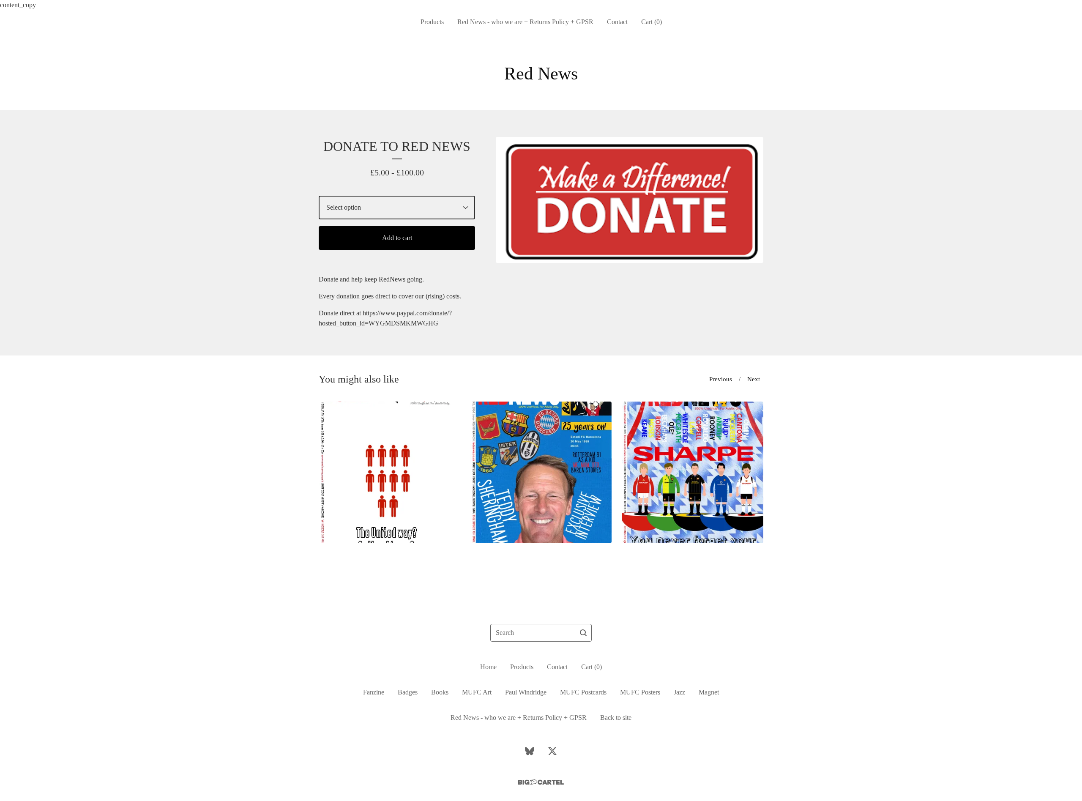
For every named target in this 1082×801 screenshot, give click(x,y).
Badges (408, 692)
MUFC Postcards (583, 692)
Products (432, 21)
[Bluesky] (529, 751)
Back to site (615, 717)
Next (753, 379)
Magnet (709, 692)
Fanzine (373, 692)
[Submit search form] (583, 633)
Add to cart (397, 237)
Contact (617, 21)
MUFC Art (477, 692)
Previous (720, 379)
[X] (552, 751)
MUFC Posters (640, 692)
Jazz (679, 692)
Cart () (651, 21)
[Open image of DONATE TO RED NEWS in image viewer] (629, 200)
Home (488, 666)
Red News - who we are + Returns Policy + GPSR (525, 21)
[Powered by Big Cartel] (541, 782)
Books (439, 692)
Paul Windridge (525, 692)
